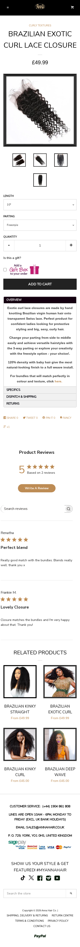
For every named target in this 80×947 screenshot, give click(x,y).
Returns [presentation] (12, 404)
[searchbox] (32, 509)
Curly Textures (40, 25)
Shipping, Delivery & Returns (27, 915)
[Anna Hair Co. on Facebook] (40, 879)
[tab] (40, 299)
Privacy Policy (58, 921)
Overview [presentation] (14, 300)
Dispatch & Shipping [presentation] (21, 397)
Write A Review (37, 488)
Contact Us (41, 926)
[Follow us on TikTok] (23, 879)
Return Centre (62, 915)
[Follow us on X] (31, 879)
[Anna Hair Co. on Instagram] (48, 879)
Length (8, 196)
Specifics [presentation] (14, 390)
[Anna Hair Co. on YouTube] (57, 879)
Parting (9, 216)
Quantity (10, 237)
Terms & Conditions (29, 921)
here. (58, 381)
